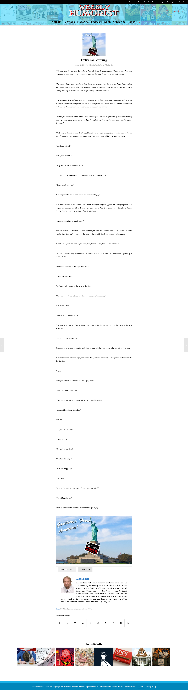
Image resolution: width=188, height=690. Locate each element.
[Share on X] (67, 623)
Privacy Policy (151, 686)
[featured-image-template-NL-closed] (94, 44)
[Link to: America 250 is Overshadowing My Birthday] (84, 657)
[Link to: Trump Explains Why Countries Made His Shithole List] (141, 657)
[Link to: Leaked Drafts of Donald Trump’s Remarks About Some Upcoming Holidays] (45, 657)
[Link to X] (167, 11)
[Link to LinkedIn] (182, 11)
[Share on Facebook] (60, 623)
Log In (162, 2)
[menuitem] (132, 2)
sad (81, 609)
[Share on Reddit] (98, 623)
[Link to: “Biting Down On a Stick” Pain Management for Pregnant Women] (122, 657)
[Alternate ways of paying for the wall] (2, 345)
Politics (102, 65)
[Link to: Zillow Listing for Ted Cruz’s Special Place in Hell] (65, 657)
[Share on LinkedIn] (82, 623)
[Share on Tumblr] (90, 623)
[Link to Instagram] (178, 11)
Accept (141, 686)
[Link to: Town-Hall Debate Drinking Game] (26, 657)
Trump (85, 609)
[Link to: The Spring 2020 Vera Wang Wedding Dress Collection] (103, 657)
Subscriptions (172, 2)
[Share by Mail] (105, 623)
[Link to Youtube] (175, 11)
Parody (97, 65)
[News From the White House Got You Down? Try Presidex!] (186, 345)
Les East (110, 65)
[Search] (138, 22)
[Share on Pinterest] (75, 623)
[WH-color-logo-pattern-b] (94, 11)
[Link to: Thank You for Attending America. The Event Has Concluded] (161, 657)
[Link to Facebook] (171, 11)
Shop (140, 2)
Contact (154, 2)
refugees (76, 609)
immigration (68, 609)
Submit (146, 2)
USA (90, 609)
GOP (61, 609)
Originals (132, 2)
